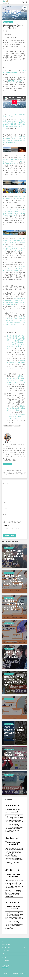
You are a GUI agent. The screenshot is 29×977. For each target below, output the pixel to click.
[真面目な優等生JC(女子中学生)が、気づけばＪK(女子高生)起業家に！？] (14, 682)
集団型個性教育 (8, 425)
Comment (5, 483)
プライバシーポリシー (7, 965)
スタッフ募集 (5, 960)
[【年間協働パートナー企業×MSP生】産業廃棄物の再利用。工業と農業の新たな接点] (14, 632)
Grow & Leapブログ (8, 22)
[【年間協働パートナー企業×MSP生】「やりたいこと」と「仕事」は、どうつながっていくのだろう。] (14, 707)
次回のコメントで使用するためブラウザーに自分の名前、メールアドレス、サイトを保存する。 (14, 522)
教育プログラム (6, 947)
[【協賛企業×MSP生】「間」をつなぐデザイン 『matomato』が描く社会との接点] (14, 581)
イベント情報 (5, 950)
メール (5, 508)
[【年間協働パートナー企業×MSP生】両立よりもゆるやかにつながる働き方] (14, 606)
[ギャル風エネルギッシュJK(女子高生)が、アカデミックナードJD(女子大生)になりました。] (14, 783)
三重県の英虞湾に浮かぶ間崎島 (14, 124)
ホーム (4, 941)
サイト (4, 514)
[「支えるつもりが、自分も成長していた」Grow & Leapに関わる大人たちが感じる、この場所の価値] (14, 657)
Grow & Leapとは (7, 944)
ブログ (4, 954)
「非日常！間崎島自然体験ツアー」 (14, 71)
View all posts (7, 464)
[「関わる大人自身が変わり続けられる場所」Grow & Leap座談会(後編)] (14, 556)
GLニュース (17, 425)
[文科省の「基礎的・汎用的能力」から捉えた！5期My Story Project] (14, 758)
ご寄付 (4, 957)
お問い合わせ (5, 966)
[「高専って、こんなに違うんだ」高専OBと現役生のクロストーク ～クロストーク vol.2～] (14, 733)
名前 (4, 502)
